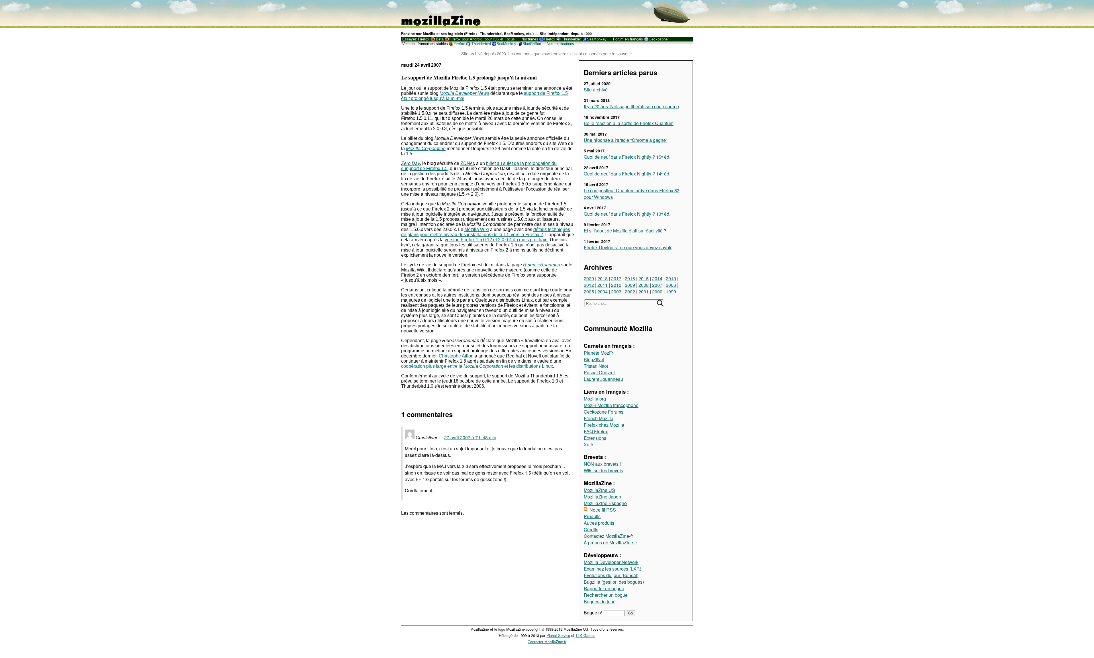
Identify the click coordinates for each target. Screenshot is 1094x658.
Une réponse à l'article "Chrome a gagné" (626, 140)
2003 (616, 291)
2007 (657, 285)
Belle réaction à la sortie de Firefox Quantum (628, 123)
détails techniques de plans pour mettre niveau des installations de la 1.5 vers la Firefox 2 (485, 232)
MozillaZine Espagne (605, 503)
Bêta (440, 39)
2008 (643, 285)
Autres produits (599, 523)
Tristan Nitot (596, 366)
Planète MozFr (598, 353)
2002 (630, 291)
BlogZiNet (594, 359)
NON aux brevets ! (602, 464)
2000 (657, 291)
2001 (643, 291)
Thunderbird (571, 39)
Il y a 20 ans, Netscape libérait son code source (631, 106)
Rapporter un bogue (604, 588)
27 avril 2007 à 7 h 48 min (470, 437)
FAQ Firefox (596, 431)
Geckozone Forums (603, 411)
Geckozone (658, 39)
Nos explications (560, 44)
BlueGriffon (531, 44)
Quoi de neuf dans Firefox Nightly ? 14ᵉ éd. (627, 173)
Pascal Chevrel (599, 372)
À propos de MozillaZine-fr (610, 542)
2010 (616, 285)
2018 (602, 278)
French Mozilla (598, 418)
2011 (602, 285)
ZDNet (467, 163)
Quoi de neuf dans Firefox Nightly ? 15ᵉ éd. (627, 157)
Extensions (595, 438)
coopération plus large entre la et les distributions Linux (477, 366)
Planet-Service (558, 635)
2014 (657, 278)
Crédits (591, 529)
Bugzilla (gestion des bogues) (614, 582)
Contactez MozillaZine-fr (608, 536)
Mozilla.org (595, 398)
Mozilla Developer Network (611, 562)
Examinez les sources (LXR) (612, 568)
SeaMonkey (597, 39)
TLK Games (585, 635)
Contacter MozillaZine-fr (547, 641)
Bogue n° (594, 612)
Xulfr (588, 444)
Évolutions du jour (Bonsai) (611, 575)
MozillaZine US (599, 490)
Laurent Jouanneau (603, 379)
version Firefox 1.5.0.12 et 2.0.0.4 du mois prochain (496, 239)
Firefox (549, 39)
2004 (602, 291)
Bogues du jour (599, 601)
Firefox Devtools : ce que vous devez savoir (627, 247)
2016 (630, 278)
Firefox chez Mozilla (604, 425)
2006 (671, 285)
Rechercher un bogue (606, 595)
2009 (630, 285)
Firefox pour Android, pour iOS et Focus (482, 39)
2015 (643, 278)
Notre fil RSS (602, 509)
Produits (592, 516)
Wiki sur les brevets (603, 470)
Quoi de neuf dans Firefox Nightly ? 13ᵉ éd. (627, 214)
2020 (589, 278)
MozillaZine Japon (602, 496)
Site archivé (596, 89)
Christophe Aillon (456, 355)
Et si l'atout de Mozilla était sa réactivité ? (625, 230)
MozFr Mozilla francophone (611, 405)
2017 (616, 278)
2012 (589, 285)
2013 (671, 278)
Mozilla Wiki (476, 229)
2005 (589, 291)
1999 (671, 291)
